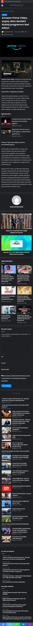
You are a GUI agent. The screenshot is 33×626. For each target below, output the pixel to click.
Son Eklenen (16, 393)
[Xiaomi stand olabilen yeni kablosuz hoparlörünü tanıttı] (8, 290)
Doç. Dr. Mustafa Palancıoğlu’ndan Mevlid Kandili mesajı (20, 444)
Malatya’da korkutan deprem (21, 486)
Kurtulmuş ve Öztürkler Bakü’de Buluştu (19, 537)
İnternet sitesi (5, 369)
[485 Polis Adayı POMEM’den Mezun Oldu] (6, 503)
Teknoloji (11, 11)
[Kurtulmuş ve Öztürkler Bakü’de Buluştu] (6, 539)
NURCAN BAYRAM (8, 31)
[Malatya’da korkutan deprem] (6, 488)
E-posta (3, 363)
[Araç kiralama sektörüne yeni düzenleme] (8, 310)
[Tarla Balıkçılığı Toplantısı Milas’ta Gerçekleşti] (6, 473)
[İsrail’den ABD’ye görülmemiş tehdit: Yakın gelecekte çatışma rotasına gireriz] (6, 531)
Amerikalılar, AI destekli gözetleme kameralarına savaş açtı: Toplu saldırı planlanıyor (7, 278)
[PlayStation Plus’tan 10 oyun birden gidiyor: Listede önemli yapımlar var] (6, 131)
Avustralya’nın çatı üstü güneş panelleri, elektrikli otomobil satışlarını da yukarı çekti (23, 278)
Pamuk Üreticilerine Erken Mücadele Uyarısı (20, 517)
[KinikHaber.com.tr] (16, 5)
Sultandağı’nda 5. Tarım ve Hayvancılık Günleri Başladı (20, 479)
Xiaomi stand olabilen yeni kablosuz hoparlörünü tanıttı (8, 297)
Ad (2, 356)
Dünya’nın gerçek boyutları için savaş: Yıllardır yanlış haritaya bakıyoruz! (24, 298)
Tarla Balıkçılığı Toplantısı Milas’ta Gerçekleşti (20, 472)
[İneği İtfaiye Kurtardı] (6, 511)
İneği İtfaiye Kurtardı (18, 509)
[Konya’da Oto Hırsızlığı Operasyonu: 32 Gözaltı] (6, 465)
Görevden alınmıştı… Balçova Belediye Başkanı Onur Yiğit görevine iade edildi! (21, 421)
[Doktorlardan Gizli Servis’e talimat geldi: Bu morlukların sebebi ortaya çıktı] (6, 414)
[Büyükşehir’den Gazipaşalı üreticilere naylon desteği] (6, 458)
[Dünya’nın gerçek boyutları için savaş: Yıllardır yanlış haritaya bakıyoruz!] (24, 290)
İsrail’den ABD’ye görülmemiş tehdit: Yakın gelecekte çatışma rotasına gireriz (21, 530)
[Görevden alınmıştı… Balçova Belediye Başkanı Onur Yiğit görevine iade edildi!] (6, 422)
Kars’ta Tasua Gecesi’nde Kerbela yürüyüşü (15, 524)
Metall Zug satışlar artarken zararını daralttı (15, 451)
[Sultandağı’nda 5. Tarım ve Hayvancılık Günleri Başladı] (6, 481)
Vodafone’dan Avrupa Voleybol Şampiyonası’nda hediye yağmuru (21, 121)
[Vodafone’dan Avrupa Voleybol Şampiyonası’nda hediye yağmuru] (6, 121)
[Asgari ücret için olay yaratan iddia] (6, 438)
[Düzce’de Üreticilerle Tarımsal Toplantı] (6, 496)
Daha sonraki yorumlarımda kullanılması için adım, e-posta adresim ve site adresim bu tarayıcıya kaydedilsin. (15, 378)
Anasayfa (5, 11)
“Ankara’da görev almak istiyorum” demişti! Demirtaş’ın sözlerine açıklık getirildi (15, 399)
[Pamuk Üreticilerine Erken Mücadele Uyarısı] (6, 519)
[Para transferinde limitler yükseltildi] (6, 430)
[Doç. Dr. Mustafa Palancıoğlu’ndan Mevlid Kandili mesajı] (6, 445)
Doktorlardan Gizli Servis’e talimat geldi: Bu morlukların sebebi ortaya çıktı (21, 413)
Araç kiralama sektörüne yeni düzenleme (5, 317)
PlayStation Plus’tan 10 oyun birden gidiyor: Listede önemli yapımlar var (21, 132)
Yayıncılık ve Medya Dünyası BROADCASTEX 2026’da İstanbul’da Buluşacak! (24, 318)
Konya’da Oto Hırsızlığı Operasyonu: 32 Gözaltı (19, 464)
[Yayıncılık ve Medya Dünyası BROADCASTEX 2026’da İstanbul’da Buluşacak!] (24, 310)
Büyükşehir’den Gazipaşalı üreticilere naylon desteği (20, 456)
